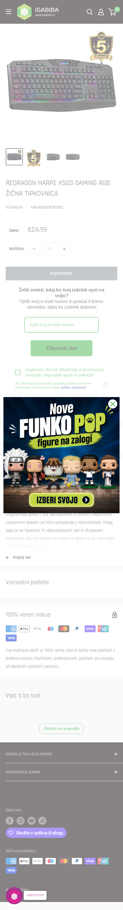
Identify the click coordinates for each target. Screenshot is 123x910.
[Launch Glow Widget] (14, 895)
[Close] (113, 404)
